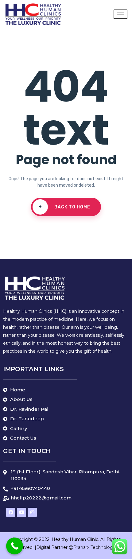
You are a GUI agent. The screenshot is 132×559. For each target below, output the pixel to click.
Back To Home (65, 207)
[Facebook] (10, 512)
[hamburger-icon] (120, 14)
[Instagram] (32, 512)
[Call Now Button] (14, 546)
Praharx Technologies (96, 547)
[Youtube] (21, 512)
